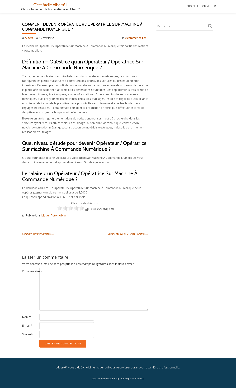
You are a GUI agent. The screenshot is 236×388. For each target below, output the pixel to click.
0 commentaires (136, 38)
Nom (26, 317)
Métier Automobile (53, 215)
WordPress (138, 378)
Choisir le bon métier (201, 6)
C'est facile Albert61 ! (51, 4)
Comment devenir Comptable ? (38, 233)
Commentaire (32, 271)
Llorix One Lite (99, 378)
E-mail (27, 325)
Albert (29, 38)
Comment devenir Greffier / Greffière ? (128, 233)
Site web (27, 334)
